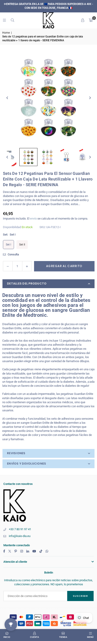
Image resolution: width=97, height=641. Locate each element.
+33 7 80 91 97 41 (20, 529)
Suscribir (80, 596)
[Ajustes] (83, 20)
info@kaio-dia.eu (19, 536)
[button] (91, 20)
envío (33, 218)
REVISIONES (16, 453)
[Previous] (7, 98)
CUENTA (34, 637)
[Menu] (4, 20)
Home (6, 32)
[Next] (90, 98)
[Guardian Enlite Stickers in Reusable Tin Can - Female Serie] (28, 157)
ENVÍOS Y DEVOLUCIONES (26, 463)
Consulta (13, 254)
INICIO (6, 637)
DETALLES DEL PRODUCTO (26, 283)
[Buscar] (12, 20)
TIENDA (63, 637)
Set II (22, 244)
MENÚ (90, 637)
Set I (8, 244)
